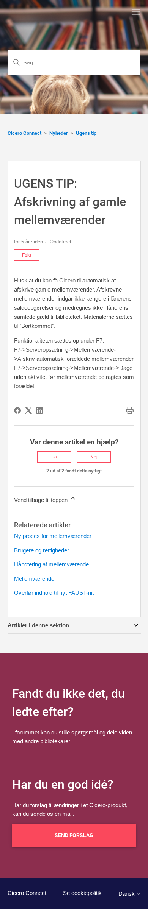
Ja (54, 457)
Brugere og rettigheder (41, 550)
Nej (94, 457)
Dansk (127, 893)
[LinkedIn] (39, 410)
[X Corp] (28, 410)
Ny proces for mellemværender (52, 536)
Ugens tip (86, 133)
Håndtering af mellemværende (51, 564)
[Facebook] (17, 410)
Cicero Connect (24, 133)
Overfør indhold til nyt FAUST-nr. (54, 592)
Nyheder (58, 133)
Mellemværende (34, 578)
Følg (26, 255)
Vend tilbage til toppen (41, 500)
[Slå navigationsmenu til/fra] (136, 12)
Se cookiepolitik (82, 893)
